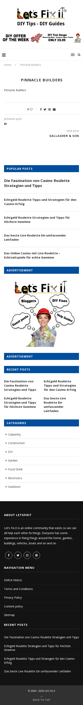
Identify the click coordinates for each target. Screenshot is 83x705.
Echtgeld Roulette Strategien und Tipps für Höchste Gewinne (37, 219)
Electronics (15, 478)
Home (7, 65)
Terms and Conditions (18, 589)
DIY (10, 452)
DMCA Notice (13, 580)
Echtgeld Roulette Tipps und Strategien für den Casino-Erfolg (40, 202)
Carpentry (14, 434)
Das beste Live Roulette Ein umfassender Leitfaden (35, 237)
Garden (13, 460)
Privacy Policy (13, 597)
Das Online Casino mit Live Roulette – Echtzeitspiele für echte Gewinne (32, 255)
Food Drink (15, 469)
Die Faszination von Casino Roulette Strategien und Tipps (37, 183)
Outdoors (14, 487)
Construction (16, 443)
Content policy (13, 606)
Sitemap (9, 615)
